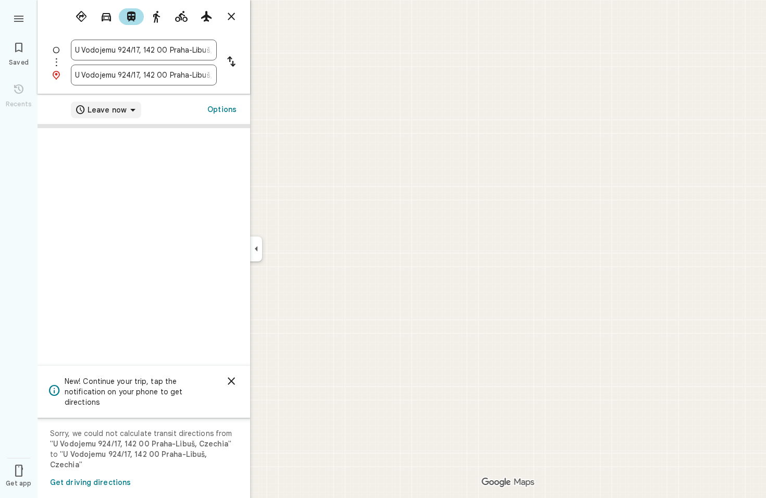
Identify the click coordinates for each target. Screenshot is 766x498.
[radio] (81, 16)
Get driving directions (90, 482)
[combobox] (144, 50)
